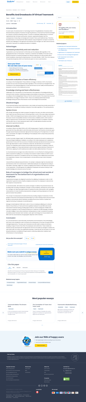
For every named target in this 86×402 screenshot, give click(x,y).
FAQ (45, 372)
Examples (15, 9)
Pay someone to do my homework (13, 370)
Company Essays (11, 282)
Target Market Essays (22, 282)
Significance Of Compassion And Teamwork (69, 52)
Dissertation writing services (12, 376)
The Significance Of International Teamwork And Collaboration (69, 49)
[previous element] (3, 312)
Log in (68, 2)
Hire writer (75, 2)
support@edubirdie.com (70, 368)
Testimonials (46, 370)
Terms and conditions (17, 394)
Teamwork (23, 9)
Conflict (13, 18)
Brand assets (47, 381)
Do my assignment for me (11, 372)
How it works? (47, 368)
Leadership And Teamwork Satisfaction (44, 244)
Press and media (47, 380)
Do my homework (9, 378)
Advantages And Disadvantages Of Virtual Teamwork (17, 244)
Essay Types (27, 368)
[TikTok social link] (44, 386)
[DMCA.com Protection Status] (66, 379)
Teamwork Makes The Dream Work (17, 305)
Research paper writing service (12, 374)
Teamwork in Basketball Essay (67, 304)
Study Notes (27, 372)
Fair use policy (26, 394)
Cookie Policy (15, 397)
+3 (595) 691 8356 (68, 373)
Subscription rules (10, 396)
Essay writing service (10, 368)
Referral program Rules (19, 396)
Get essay (66, 37)
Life (19, 9)
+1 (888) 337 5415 (68, 370)
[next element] (82, 312)
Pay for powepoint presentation (12, 379)
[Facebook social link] (39, 386)
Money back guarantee (49, 374)
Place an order (14, 74)
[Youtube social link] (42, 386)
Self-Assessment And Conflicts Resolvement (65, 57)
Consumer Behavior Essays (44, 282)
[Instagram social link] (47, 386)
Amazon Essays (32, 282)
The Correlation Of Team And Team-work (42, 305)
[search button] (78, 17)
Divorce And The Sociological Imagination (68, 54)
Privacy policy (9, 394)
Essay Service (9, 9)
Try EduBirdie (46, 252)
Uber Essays (9, 285)
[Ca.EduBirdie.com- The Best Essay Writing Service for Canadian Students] (37, 392)
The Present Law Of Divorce (65, 60)
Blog (26, 370)
